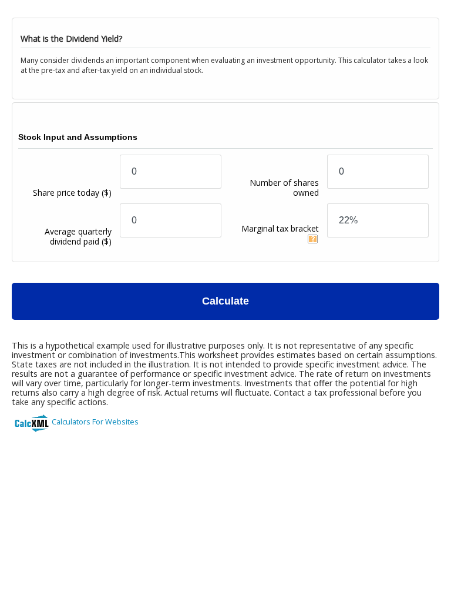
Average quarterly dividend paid (78, 236)
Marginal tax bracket (280, 228)
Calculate (225, 301)
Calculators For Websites (95, 421)
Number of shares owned (284, 187)
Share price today (72, 192)
